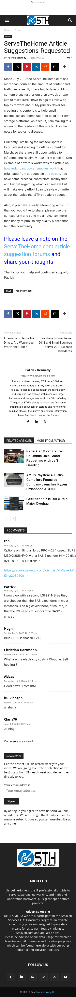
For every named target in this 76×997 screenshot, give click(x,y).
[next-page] (13, 518)
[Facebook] (8, 67)
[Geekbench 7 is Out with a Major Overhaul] (14, 504)
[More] (64, 67)
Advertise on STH (38, 911)
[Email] (55, 67)
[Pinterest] (27, 67)
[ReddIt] (45, 67)
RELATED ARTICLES (19, 440)
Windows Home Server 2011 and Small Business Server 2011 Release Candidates (55, 345)
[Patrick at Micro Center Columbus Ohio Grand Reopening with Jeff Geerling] (14, 456)
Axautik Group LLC (45, 992)
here (37, 945)
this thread (52, 174)
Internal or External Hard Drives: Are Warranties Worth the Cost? (20, 343)
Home (7, 30)
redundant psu (24, 290)
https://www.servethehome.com (38, 375)
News (18, 30)
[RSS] (33, 977)
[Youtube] (65, 977)
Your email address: (17, 785)
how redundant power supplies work (30, 168)
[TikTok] (44, 977)
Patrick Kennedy (17, 57)
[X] (17, 67)
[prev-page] (6, 518)
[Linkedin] (36, 67)
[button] (6, 20)
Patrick (10, 587)
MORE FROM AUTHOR (51, 440)
